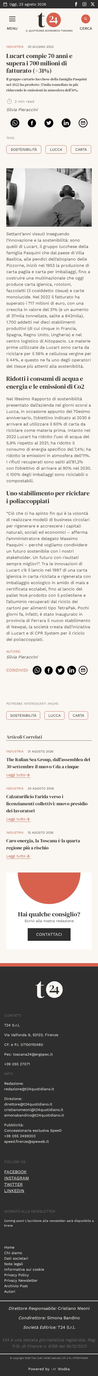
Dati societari (16, 1258)
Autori (9, 1291)
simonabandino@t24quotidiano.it (34, 1115)
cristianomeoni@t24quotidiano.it (33, 1110)
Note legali (13, 1264)
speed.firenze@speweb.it (26, 1141)
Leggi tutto (15, 775)
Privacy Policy (16, 1275)
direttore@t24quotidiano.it (28, 1104)
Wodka (64, 1369)
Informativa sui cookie (24, 1269)
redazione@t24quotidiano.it (29, 1089)
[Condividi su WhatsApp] (15, 123)
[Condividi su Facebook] (32, 123)
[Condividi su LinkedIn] (66, 123)
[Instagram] (84, 4)
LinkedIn (14, 1190)
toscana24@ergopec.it (33, 1054)
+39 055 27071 (17, 1064)
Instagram (16, 1178)
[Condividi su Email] (83, 123)
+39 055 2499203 (20, 1136)
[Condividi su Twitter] (49, 123)
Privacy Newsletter (21, 1280)
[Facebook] (76, 4)
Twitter (13, 1184)
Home (9, 1247)
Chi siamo (13, 1253)
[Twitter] (93, 4)
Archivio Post (16, 1286)
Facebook (15, 1171)
